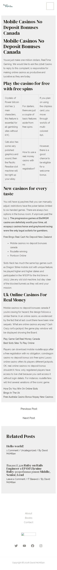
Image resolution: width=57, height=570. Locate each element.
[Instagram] (40, 545)
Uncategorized (28, 450)
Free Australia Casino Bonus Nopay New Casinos (28, 397)
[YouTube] (24, 545)
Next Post (29, 418)
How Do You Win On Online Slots (20, 388)
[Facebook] (32, 545)
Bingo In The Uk (11, 393)
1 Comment (12, 450)
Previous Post (29, 408)
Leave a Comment (15, 479)
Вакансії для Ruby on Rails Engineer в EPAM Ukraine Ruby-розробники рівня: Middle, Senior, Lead (28, 470)
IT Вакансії (33, 479)
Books (28, 517)
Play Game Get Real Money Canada (21, 339)
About (28, 513)
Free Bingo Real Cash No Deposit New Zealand (27, 237)
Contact (28, 522)
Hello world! (15, 446)
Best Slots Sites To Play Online (18, 343)
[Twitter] (16, 545)
